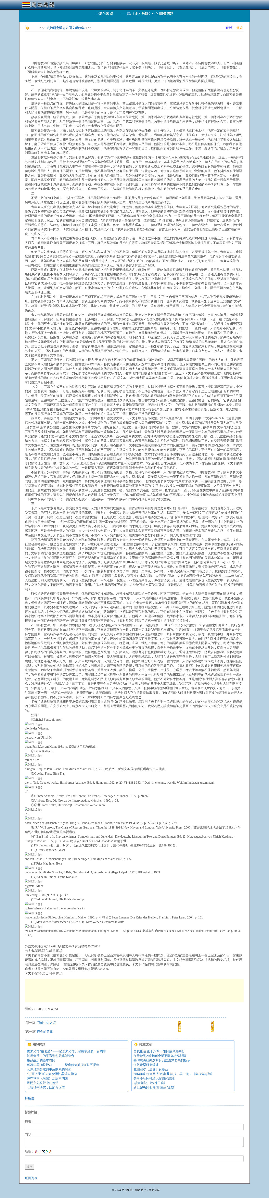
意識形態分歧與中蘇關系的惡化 (49, 1069)
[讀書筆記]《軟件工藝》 (150, 1083)
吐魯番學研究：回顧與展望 (46, 1087)
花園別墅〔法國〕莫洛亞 (151, 1069)
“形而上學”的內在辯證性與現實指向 (52, 1074)
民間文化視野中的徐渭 (42, 1083)
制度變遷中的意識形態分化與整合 (50, 1055)
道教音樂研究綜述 (146, 1065)
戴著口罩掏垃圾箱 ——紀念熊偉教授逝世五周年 (63, 1065)
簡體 (229, 28)
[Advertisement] (96, 43)
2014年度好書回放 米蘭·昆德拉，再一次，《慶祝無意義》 (174, 1074)
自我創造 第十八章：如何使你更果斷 (159, 1051)
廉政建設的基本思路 (41, 1060)
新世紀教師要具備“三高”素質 (154, 1087)
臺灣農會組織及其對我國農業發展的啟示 (162, 1060)
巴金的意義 (45, 1031)
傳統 (239, 28)
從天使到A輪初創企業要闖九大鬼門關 (160, 1055)
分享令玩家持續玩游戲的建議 (154, 1078)
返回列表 (31, 1178)
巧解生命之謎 (46, 1022)
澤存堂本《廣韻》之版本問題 (47, 1078)
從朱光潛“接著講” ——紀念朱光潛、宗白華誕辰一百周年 (66, 1051)
